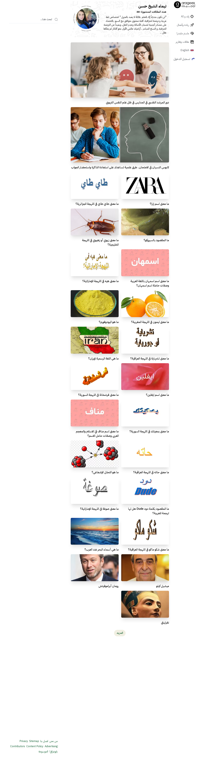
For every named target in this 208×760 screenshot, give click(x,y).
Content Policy (34, 746)
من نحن (53, 741)
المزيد (120, 633)
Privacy (24, 741)
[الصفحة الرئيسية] (184, 4)
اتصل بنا (44, 741)
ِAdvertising (51, 746)
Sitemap (34, 741)
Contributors (17, 746)
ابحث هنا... (46, 19)
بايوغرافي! (53, 752)
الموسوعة (43, 752)
